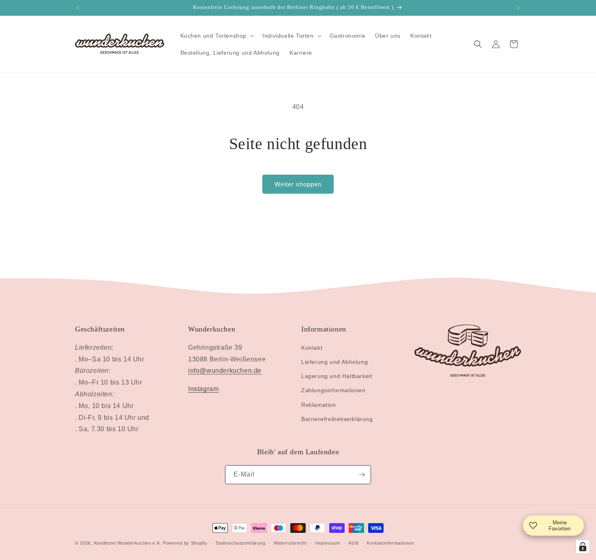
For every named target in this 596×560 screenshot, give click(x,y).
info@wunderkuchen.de (225, 370)
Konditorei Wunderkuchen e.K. (128, 543)
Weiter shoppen (298, 184)
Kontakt (311, 347)
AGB (353, 543)
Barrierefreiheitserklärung (337, 419)
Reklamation (318, 405)
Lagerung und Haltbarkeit (336, 376)
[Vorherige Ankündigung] (78, 7)
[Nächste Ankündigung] (518, 7)
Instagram (203, 388)
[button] (217, 35)
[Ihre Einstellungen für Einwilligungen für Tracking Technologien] (583, 547)
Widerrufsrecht (290, 543)
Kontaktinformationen (390, 543)
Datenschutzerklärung (240, 543)
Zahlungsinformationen (333, 390)
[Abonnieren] (362, 474)
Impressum (327, 543)
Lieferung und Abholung (334, 362)
